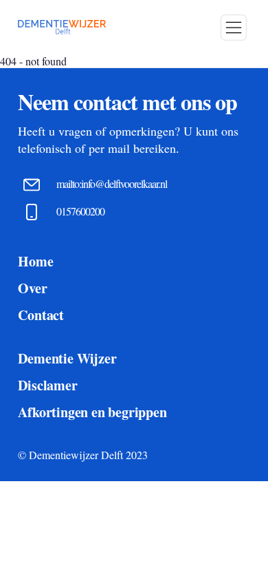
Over (32, 288)
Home (35, 261)
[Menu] (233, 27)
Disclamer (47, 385)
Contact (41, 315)
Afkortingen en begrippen (92, 412)
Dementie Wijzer (67, 358)
